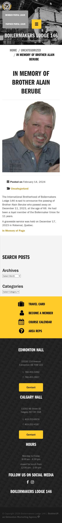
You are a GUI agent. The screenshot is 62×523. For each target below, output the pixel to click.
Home (13, 50)
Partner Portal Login (15, 23)
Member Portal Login (15, 14)
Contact (31, 387)
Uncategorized (31, 50)
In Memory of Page (13, 230)
